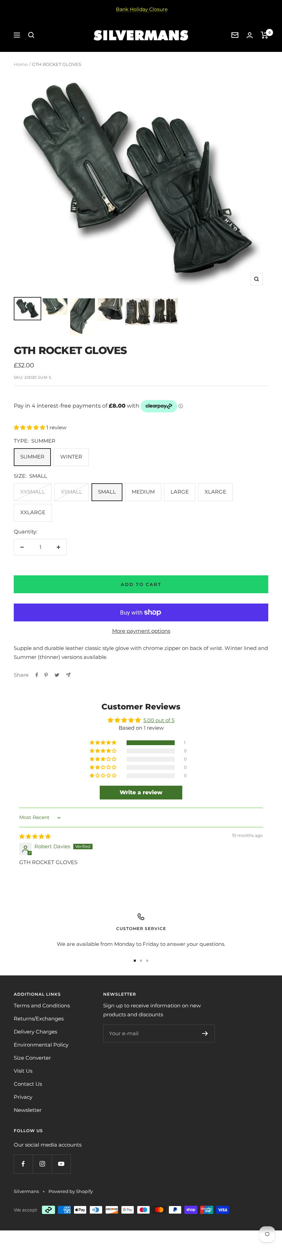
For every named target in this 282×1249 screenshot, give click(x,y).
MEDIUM (143, 491)
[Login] (250, 35)
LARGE (180, 491)
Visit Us (23, 1071)
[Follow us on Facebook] (23, 1163)
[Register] (205, 1033)
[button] (30, 427)
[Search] (31, 35)
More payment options (141, 631)
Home (21, 64)
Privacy (23, 1097)
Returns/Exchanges (39, 1018)
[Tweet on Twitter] (57, 675)
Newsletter (28, 1110)
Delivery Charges (35, 1031)
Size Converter (32, 1057)
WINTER (71, 456)
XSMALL (71, 491)
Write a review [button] (141, 792)
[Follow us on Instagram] (42, 1163)
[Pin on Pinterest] (46, 675)
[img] (35, 836)
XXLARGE (32, 512)
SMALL (107, 491)
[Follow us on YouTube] (61, 1163)
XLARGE (215, 491)
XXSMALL (32, 491)
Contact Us (28, 1084)
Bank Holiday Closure (141, 9)
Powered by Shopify (70, 1191)
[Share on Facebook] (36, 675)
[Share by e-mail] (68, 675)
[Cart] (264, 35)
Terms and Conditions (42, 1005)
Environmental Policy (41, 1044)
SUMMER (32, 456)
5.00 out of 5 (158, 720)
